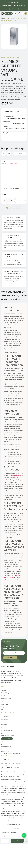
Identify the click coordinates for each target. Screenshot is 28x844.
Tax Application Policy (7, 836)
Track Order (4, 704)
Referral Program (6, 693)
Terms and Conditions (15, 828)
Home (3, 18)
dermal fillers (17, 475)
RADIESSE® (4, 722)
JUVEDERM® (5, 716)
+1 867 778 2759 (14, 2)
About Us (3, 690)
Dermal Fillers (5, 57)
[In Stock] (20, 200)
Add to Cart (17, 841)
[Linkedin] (9, 759)
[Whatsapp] (9, 2)
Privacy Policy (5, 828)
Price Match (4, 695)
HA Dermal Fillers (14, 57)
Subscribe (10, 657)
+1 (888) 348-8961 (8, 730)
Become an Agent (6, 698)
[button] (3, 153)
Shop (7, 18)
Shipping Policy (5, 832)
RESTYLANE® (5, 719)
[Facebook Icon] (2, 759)
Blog (2, 707)
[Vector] (5, 759)
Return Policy (14, 832)
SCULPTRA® (4, 725)
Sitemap (3, 710)
